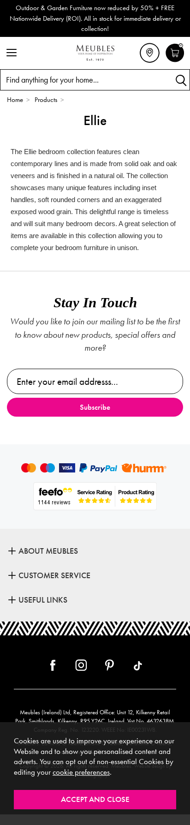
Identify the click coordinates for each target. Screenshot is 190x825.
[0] (175, 61)
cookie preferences (81, 772)
